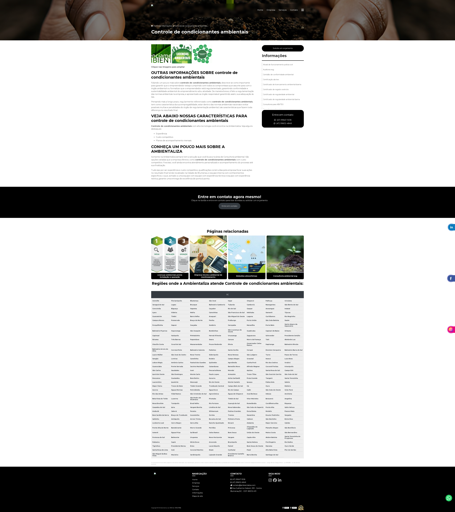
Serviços (283, 10)
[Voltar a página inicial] (158, 10)
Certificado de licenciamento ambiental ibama (282, 84)
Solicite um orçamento (283, 48)
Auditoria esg (268, 70)
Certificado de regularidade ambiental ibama (281, 99)
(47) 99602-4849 (284, 123)
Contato (294, 10)
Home (260, 10)
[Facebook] (275, 480)
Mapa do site (197, 496)
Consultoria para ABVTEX (273, 104)
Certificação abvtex (271, 79)
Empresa (271, 10)
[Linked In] (279, 480)
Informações (166, 26)
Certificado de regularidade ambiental (278, 94)
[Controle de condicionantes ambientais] (161, 54)
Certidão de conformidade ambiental (278, 74)
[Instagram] (270, 480)
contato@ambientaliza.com (243, 485)
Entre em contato (229, 206)
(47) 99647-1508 (283, 120)
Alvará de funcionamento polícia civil (278, 65)
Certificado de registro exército (276, 89)
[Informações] (302, 10)
